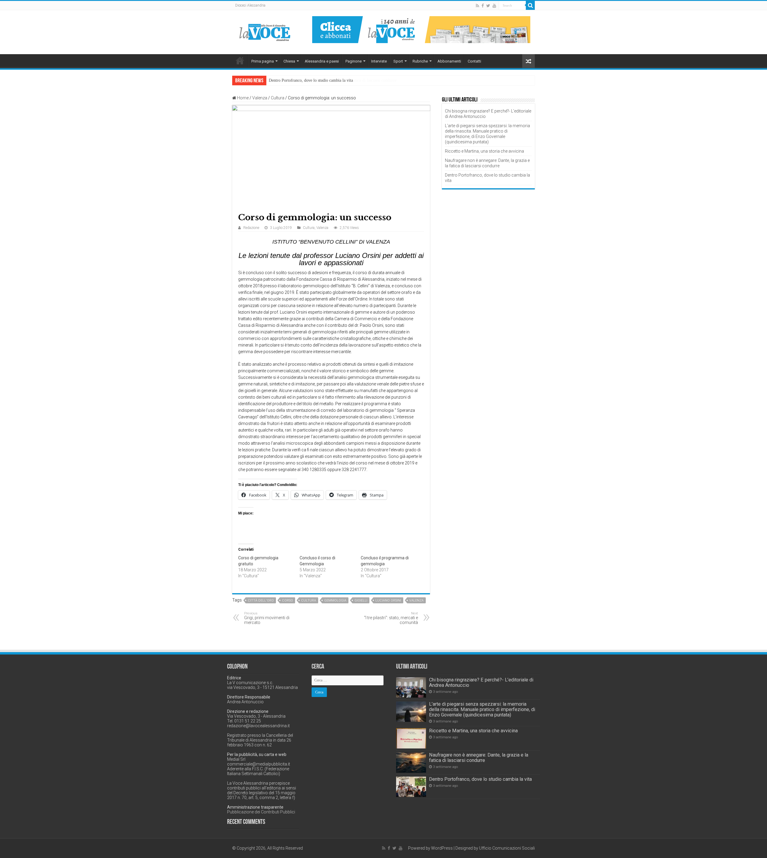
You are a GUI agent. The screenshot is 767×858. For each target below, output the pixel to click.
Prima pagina (262, 61)
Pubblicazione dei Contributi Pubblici (261, 812)
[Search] (530, 5)
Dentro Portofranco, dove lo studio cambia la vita (311, 80)
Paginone (353, 61)
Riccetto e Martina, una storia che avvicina (484, 151)
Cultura (277, 97)
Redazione (251, 228)
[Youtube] (494, 5)
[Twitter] (488, 5)
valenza (416, 600)
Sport (398, 61)
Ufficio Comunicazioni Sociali (507, 848)
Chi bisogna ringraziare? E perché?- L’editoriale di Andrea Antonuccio (481, 682)
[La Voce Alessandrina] (265, 31)
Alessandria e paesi (322, 61)
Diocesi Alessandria (250, 5)
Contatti (474, 61)
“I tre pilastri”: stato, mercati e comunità (391, 618)
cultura (308, 600)
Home (240, 60)
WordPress (442, 848)
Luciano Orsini (388, 600)
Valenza (259, 97)
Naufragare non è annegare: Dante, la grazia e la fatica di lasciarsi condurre (478, 757)
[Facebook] (482, 5)
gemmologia (335, 600)
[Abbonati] (421, 29)
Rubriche (420, 61)
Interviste (379, 61)
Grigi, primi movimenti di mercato (266, 618)
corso (287, 600)
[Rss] (477, 5)
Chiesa (289, 61)
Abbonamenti (449, 61)
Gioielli (360, 600)
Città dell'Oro (261, 600)
